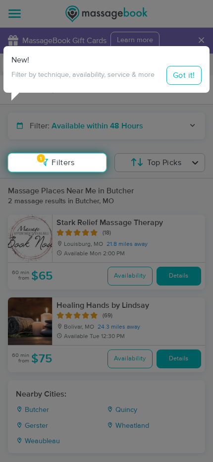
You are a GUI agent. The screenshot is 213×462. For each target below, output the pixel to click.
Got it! (184, 75)
